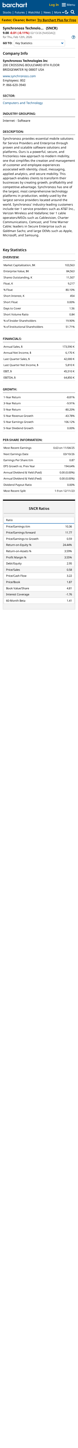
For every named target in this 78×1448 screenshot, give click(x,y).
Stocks (7, 12)
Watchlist (34, 12)
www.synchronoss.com (19, 76)
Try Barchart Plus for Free (56, 20)
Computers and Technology (23, 103)
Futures (20, 12)
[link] (73, 37)
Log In (54, 5)
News (47, 12)
